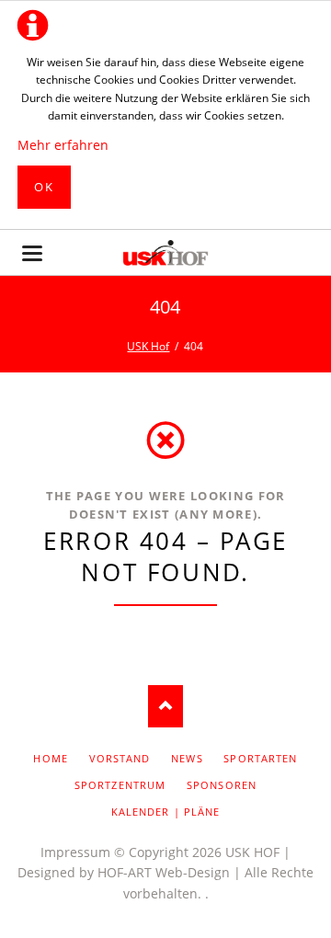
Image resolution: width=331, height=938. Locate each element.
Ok (43, 186)
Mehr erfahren (62, 145)
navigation (32, 253)
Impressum (75, 852)
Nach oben (165, 706)
